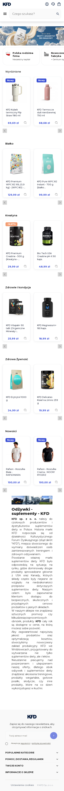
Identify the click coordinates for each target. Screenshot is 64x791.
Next (60, 131)
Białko (9, 143)
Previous (5, 131)
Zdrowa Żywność (16, 359)
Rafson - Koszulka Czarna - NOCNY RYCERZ (46, 472)
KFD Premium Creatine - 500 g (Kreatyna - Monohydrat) (15, 256)
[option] (32, 36)
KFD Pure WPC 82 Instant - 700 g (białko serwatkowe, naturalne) (47, 184)
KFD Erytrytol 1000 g (16, 398)
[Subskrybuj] (53, 735)
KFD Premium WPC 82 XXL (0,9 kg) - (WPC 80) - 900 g (15, 184)
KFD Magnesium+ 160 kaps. (46, 327)
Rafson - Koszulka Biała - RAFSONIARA (15, 472)
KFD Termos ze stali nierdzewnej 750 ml (46, 112)
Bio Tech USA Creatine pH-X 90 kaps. (46, 256)
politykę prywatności (41, 743)
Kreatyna (11, 215)
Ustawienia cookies (22, 785)
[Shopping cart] (59, 4)
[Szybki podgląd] (25, 122)
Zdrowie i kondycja (18, 287)
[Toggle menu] (5, 14)
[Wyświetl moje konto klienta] (47, 4)
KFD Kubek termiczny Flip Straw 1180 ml (13, 112)
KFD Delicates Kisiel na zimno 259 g (47, 400)
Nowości (11, 431)
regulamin (25, 743)
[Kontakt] (53, 4)
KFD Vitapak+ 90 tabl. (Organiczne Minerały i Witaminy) (15, 328)
